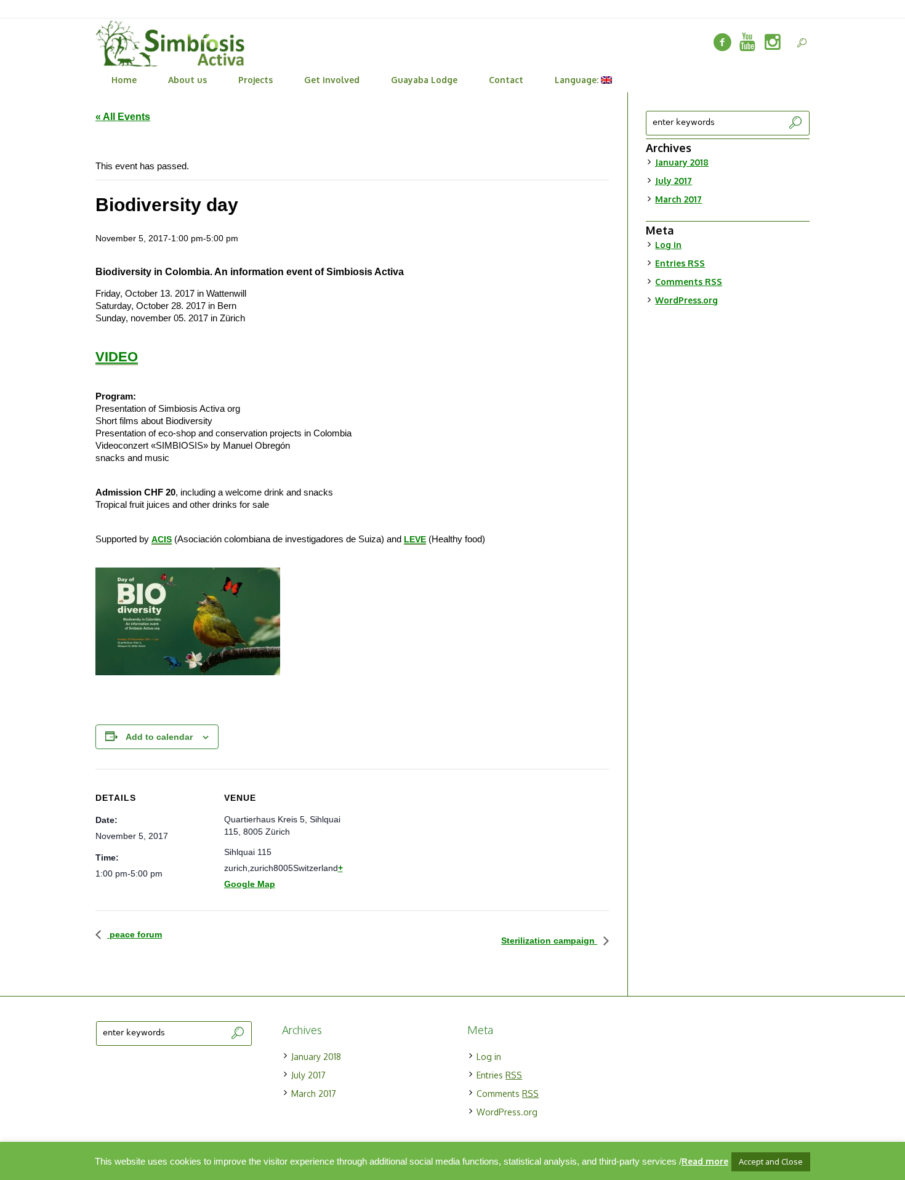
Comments (688, 281)
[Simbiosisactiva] (747, 42)
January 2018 (682, 162)
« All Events (122, 116)
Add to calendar (159, 737)
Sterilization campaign (549, 940)
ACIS (161, 539)
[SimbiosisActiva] (722, 42)
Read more (705, 1161)
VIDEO (116, 356)
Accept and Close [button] (771, 1161)
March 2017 (678, 199)
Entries (680, 263)
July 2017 (673, 180)
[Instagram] (772, 42)
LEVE (415, 539)
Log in (668, 244)
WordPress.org (686, 300)
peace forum (134, 934)
